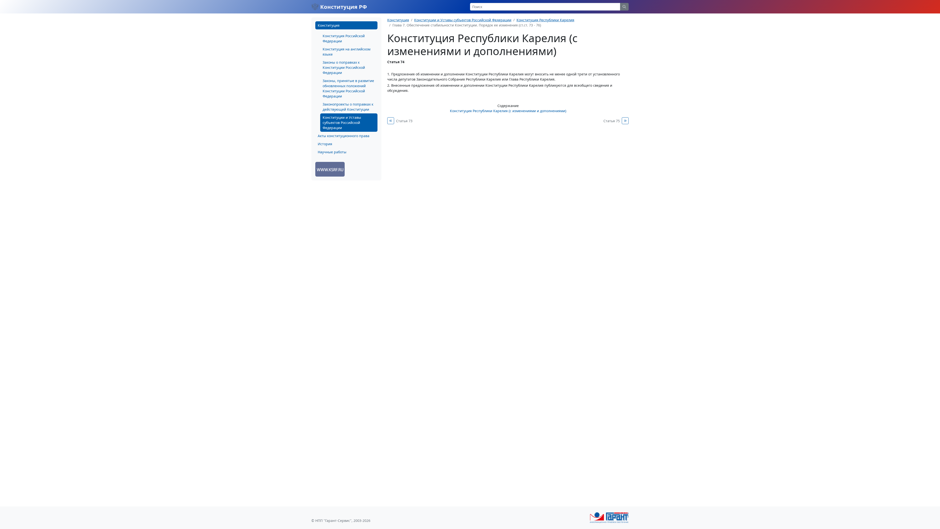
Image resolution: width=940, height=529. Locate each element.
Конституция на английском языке (346, 52)
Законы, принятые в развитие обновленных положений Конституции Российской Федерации (348, 88)
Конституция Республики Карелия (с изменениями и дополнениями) (508, 110)
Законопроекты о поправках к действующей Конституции (348, 107)
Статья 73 (404, 121)
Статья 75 (611, 121)
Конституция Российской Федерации (344, 38)
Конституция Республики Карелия (545, 20)
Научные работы (332, 152)
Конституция (329, 25)
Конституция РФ (343, 6)
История (325, 144)
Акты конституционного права (343, 135)
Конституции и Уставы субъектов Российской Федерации (342, 122)
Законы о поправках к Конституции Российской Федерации (344, 67)
